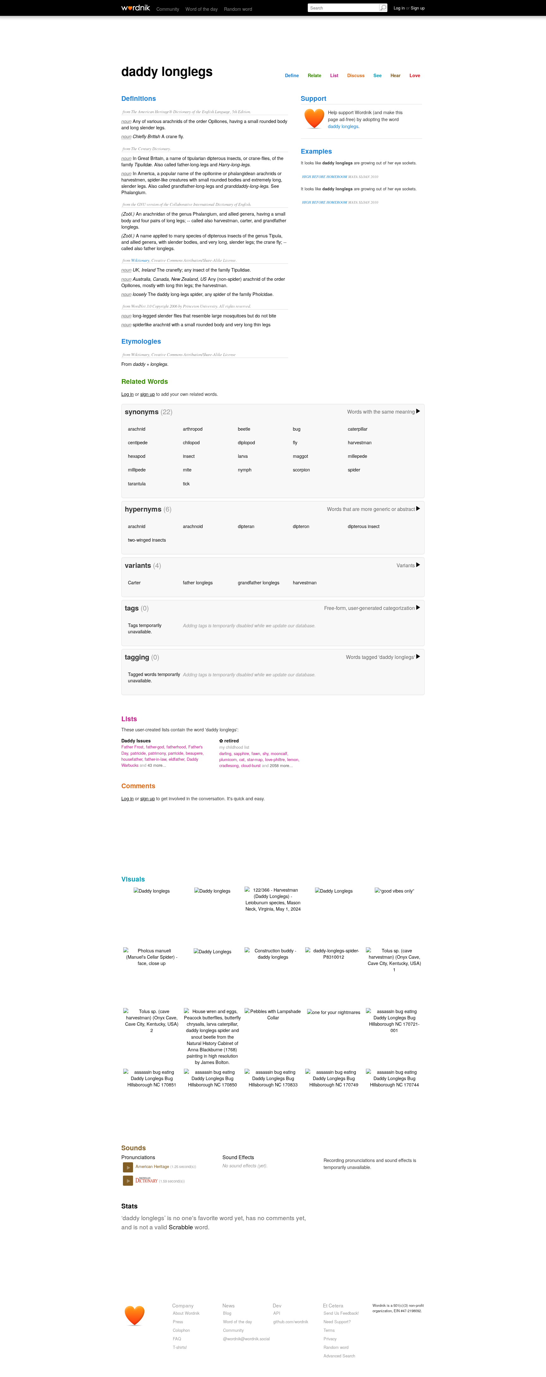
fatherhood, (177, 747)
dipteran (246, 526)
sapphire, (243, 753)
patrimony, (158, 753)
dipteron (301, 526)
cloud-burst (251, 765)
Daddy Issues (136, 740)
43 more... (157, 765)
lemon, (293, 759)
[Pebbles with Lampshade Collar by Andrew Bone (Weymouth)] (273, 1013)
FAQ (177, 1339)
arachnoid (193, 526)
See (377, 75)
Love (415, 75)
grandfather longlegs (258, 582)
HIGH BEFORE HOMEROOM (324, 176)
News (228, 1305)
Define (292, 75)
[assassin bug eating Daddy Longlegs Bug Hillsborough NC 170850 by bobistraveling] (212, 1077)
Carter (134, 582)
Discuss (356, 75)
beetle (244, 428)
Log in (127, 393)
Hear (396, 75)
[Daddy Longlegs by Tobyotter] (334, 890)
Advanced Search (339, 1356)
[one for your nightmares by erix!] (333, 1011)
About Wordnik (186, 1313)
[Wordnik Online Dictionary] (135, 7)
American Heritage (153, 1166)
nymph (245, 469)
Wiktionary (140, 260)
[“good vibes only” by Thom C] (394, 890)
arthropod (193, 428)
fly (295, 442)
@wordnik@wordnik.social (246, 1339)
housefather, (133, 759)
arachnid (136, 428)
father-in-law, (157, 759)
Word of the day (201, 8)
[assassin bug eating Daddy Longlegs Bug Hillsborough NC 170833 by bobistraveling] (273, 1077)
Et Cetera (333, 1305)
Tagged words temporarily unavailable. (154, 677)
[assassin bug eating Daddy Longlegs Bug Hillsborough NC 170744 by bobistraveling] (394, 1077)
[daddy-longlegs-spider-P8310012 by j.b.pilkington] (333, 953)
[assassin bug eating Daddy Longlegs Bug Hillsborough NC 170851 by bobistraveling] (151, 1077)
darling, (226, 753)
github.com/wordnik (290, 1322)
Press (178, 1322)
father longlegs (198, 582)
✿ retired (229, 740)
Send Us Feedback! (341, 1313)
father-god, (156, 747)
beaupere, (195, 753)
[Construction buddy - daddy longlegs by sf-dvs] (273, 953)
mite (187, 469)
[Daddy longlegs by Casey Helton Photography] (152, 890)
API (276, 1313)
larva (243, 455)
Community (167, 8)
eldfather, (178, 759)
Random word (238, 8)
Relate (314, 75)
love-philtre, (276, 759)
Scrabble (181, 1226)
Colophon (181, 1330)
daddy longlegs (343, 126)
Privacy (330, 1339)
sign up (147, 393)
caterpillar (357, 428)
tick (186, 483)
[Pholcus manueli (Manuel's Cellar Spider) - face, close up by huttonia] (151, 956)
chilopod (191, 442)
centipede (138, 442)
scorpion (301, 469)
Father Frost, (133, 747)
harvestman (360, 442)
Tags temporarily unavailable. (144, 628)
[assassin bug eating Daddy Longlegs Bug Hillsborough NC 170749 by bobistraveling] (333, 1077)
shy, (267, 753)
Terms (329, 1330)
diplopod (246, 442)
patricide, (139, 753)
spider (354, 469)
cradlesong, (230, 765)
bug (296, 428)
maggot (300, 455)
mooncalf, (279, 753)
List (334, 75)
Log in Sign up (409, 8)
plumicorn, (229, 759)
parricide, (177, 753)
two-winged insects (147, 539)
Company (183, 1305)
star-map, (256, 759)
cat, (243, 759)
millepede (357, 455)
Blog (227, 1313)
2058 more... (281, 765)
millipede (137, 469)
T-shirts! (180, 1347)
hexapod (136, 455)
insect (189, 455)
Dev (277, 1305)
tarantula (137, 483)
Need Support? (337, 1322)
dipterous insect (363, 526)
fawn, (257, 753)
